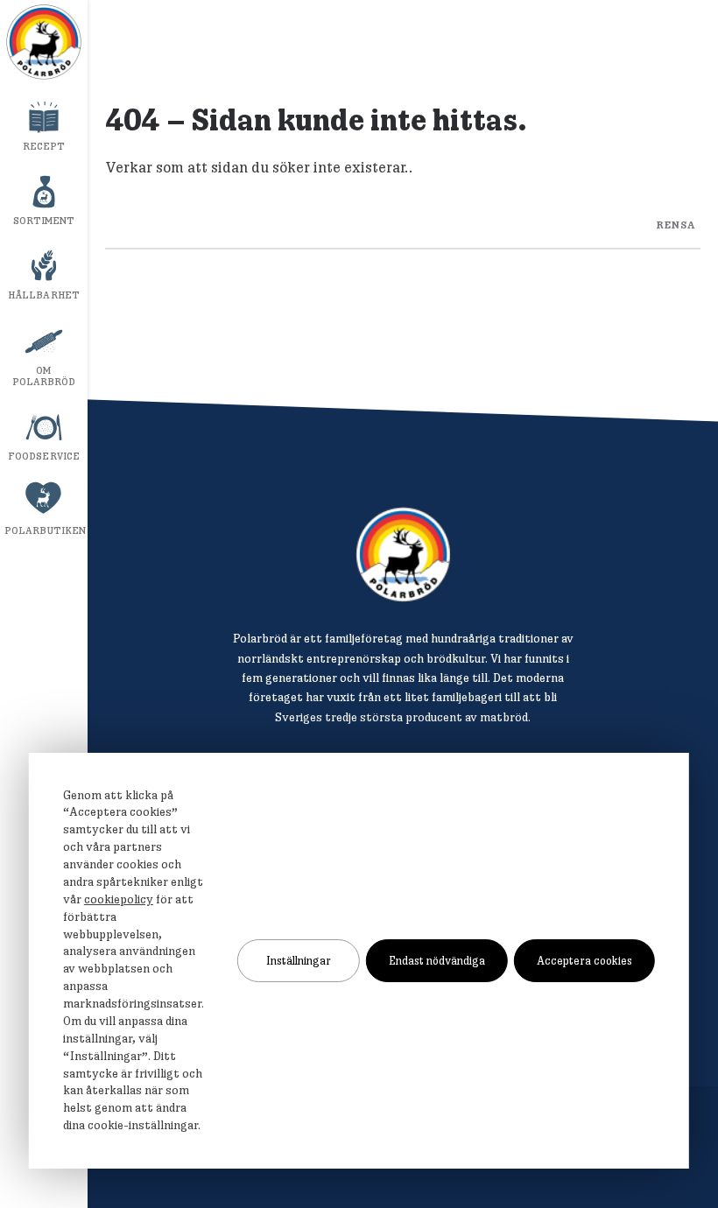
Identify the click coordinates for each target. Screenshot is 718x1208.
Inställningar (298, 960)
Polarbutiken (45, 530)
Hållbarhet (44, 295)
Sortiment (44, 220)
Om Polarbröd (44, 376)
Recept (44, 146)
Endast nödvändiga (437, 960)
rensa (676, 223)
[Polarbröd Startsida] (403, 554)
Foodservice (44, 456)
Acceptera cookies (584, 960)
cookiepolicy (118, 899)
